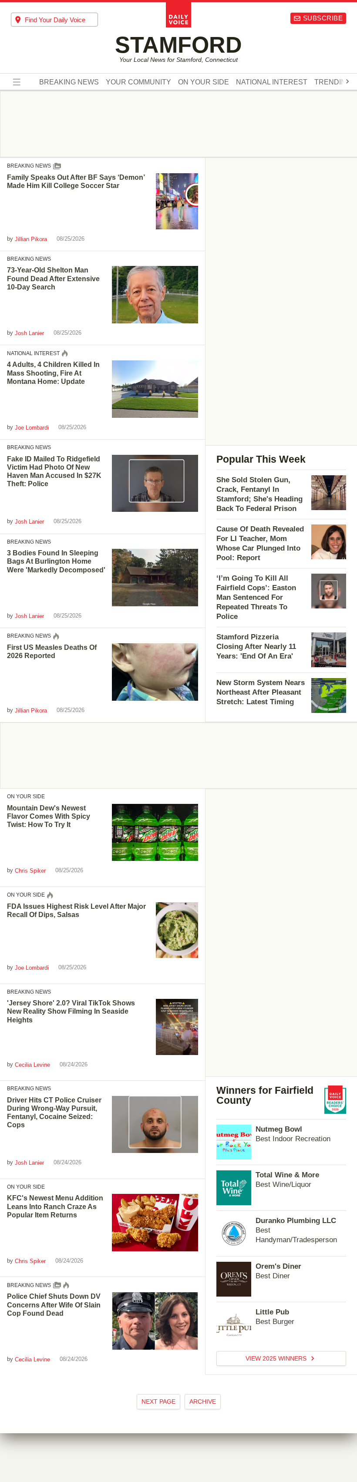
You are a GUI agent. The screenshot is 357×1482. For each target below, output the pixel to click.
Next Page (158, 1401)
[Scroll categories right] (347, 81)
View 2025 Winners (277, 1358)
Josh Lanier (29, 333)
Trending (332, 82)
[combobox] (54, 20)
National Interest (271, 82)
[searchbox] (61, 20)
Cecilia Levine (32, 1065)
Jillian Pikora (31, 239)
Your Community (138, 82)
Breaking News (69, 82)
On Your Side (203, 82)
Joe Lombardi (32, 427)
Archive (202, 1401)
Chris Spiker (30, 870)
